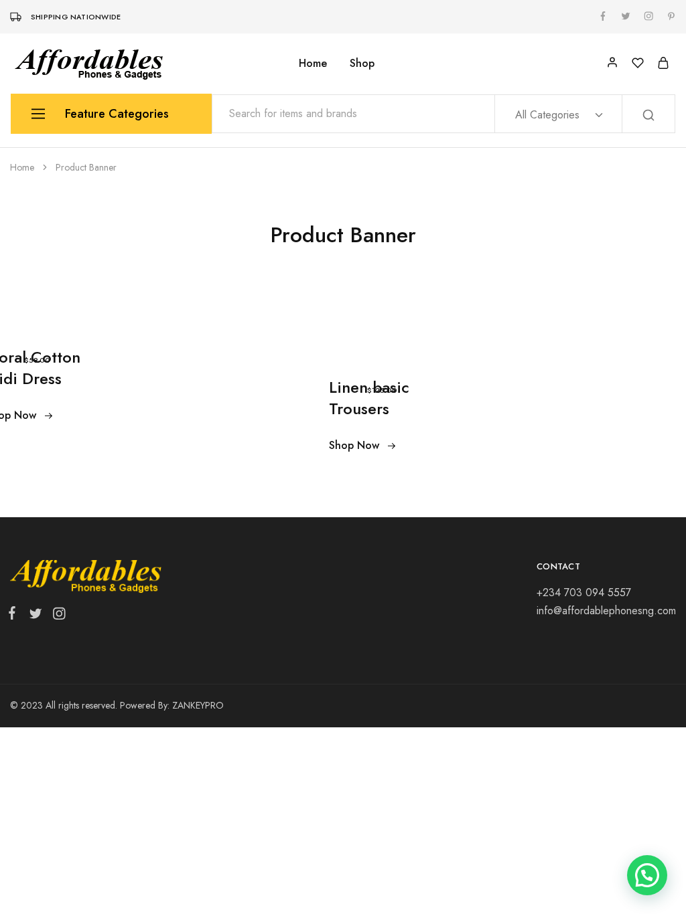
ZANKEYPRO (198, 705)
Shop (362, 63)
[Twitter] (35, 616)
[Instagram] (56, 616)
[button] (647, 875)
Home (313, 63)
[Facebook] (14, 616)
